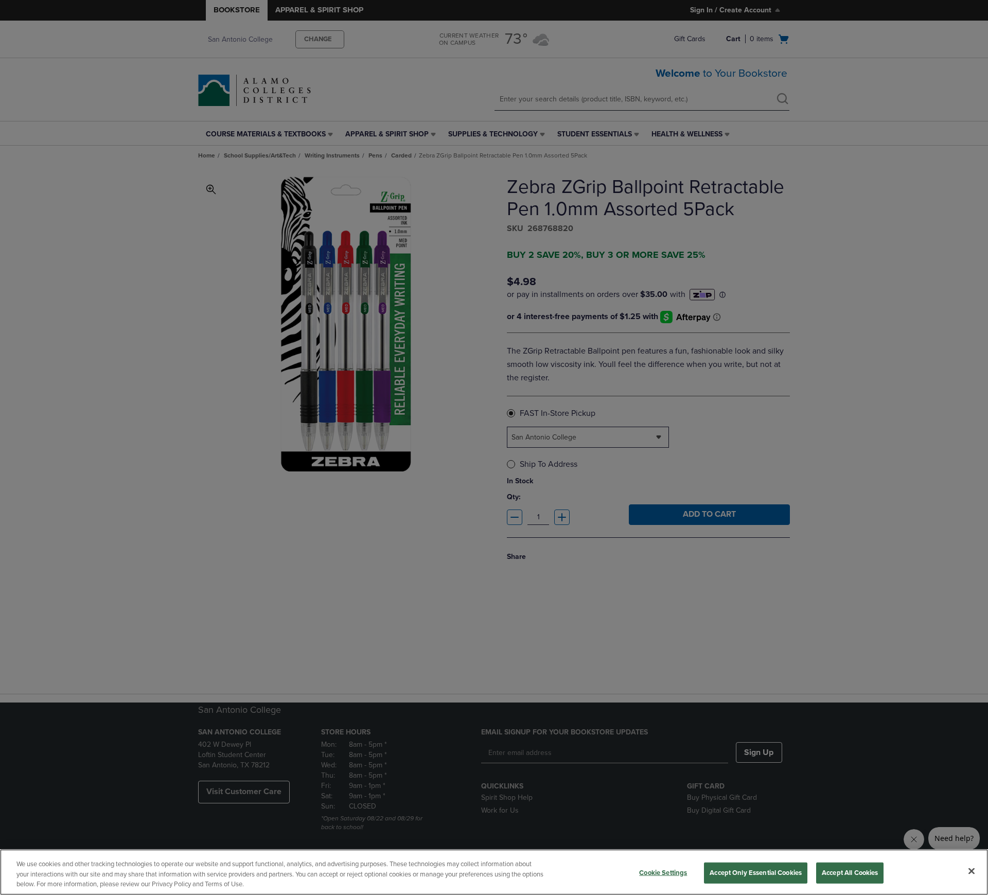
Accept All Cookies (850, 872)
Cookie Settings (663, 872)
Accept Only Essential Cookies (756, 872)
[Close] (971, 870)
